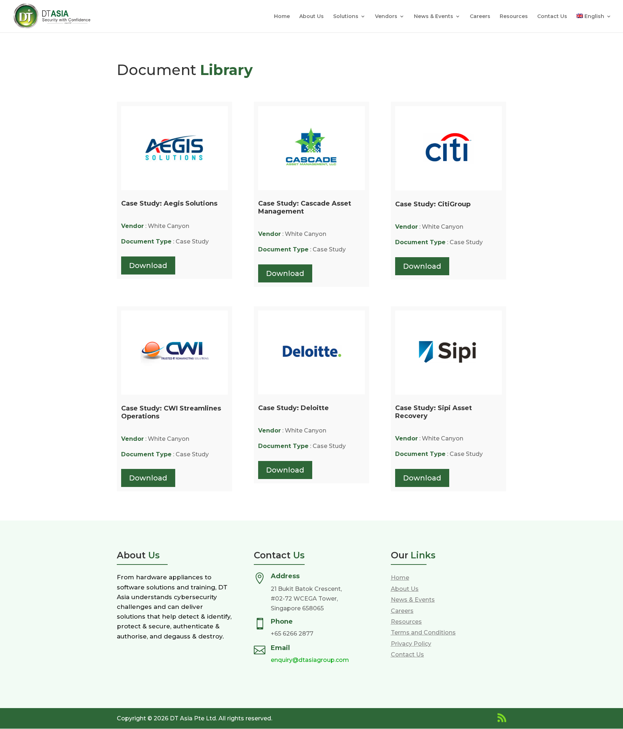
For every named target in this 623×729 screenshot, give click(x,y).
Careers (480, 16)
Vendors (386, 16)
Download (148, 265)
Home (282, 16)
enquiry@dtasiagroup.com (310, 659)
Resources (514, 16)
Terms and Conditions (423, 632)
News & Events (433, 16)
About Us (311, 16)
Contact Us (552, 16)
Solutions (345, 16)
